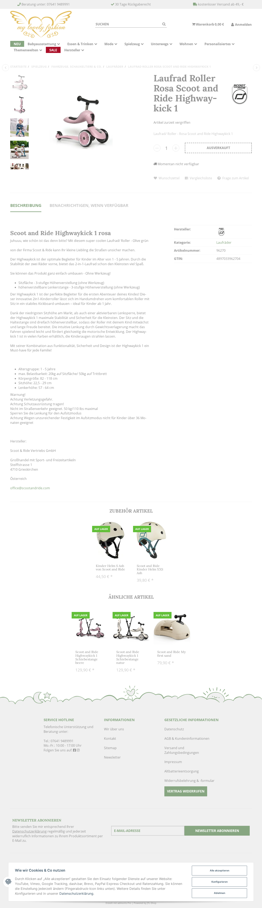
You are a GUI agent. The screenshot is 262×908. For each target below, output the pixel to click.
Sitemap (110, 748)
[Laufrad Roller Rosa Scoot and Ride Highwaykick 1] (81, 121)
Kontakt (110, 738)
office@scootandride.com (30, 488)
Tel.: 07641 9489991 (58, 741)
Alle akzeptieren (219, 870)
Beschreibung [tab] (25, 205)
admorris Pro (124, 903)
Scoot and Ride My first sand (171, 654)
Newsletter (112, 757)
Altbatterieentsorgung (181, 771)
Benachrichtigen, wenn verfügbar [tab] (89, 205)
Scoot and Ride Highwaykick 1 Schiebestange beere (86, 657)
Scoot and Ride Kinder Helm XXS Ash (150, 569)
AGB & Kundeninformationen (186, 738)
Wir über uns (114, 729)
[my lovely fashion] (41, 24)
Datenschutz (174, 729)
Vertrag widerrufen (185, 791)
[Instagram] (78, 750)
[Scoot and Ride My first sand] (256, 67)
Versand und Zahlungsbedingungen (181, 750)
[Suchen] (164, 24)
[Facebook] (74, 750)
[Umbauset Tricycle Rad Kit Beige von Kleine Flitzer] (5, 67)
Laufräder (224, 242)
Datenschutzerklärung (29, 831)
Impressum (173, 762)
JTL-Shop (151, 903)
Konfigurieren (219, 881)
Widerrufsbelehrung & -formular (189, 780)
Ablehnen (219, 893)
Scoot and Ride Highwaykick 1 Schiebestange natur (127, 657)
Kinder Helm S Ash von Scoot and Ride (110, 567)
